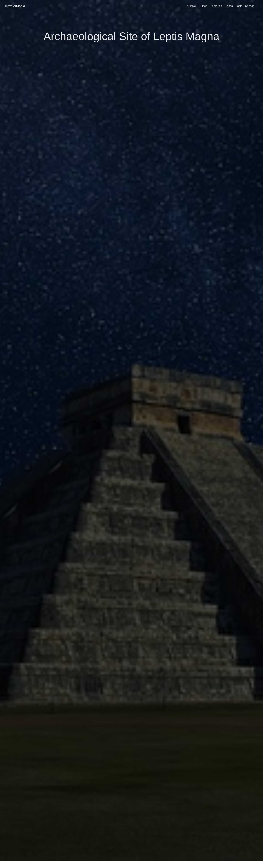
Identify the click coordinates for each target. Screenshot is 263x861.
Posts (238, 5)
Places (229, 5)
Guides (202, 5)
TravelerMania (14, 6)
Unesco (249, 5)
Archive (191, 5)
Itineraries (216, 5)
